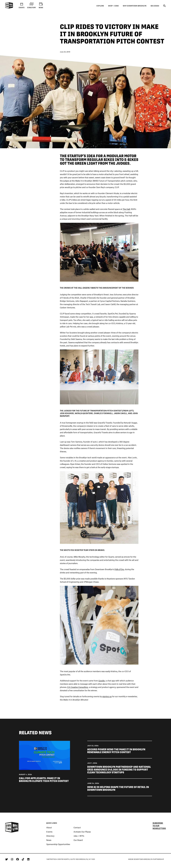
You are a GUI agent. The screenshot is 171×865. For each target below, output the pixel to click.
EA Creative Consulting (77, 687)
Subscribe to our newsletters (159, 826)
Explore (100, 6)
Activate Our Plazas (82, 832)
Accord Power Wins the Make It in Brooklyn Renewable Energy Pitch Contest (116, 751)
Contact (77, 827)
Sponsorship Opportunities (58, 844)
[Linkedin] (28, 859)
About (49, 827)
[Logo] (9, 8)
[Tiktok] (23, 859)
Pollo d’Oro (119, 569)
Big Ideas (155, 6)
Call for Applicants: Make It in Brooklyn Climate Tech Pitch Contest (44, 779)
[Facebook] (18, 859)
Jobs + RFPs (79, 836)
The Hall (126, 209)
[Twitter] (7, 859)
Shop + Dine (113, 6)
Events (49, 832)
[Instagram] (12, 859)
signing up (107, 696)
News (48, 840)
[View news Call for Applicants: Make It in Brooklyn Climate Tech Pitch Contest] (44, 755)
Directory (50, 836)
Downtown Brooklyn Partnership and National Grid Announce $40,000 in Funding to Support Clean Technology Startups (119, 769)
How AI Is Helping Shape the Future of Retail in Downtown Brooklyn (118, 788)
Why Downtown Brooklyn (134, 6)
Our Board (78, 840)
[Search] (164, 6)
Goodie (101, 680)
